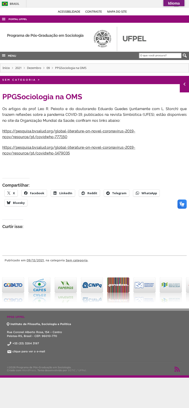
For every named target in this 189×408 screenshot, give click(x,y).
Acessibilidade (69, 11)
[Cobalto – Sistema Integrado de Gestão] (13, 290)
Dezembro (34, 68)
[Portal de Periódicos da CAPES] (118, 290)
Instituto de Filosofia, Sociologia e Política (40, 323)
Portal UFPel (18, 19)
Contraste (94, 11)
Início (6, 68)
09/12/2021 (35, 260)
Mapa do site (117, 11)
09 (48, 68)
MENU (11, 55)
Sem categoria (19, 79)
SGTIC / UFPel (77, 370)
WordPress (29, 370)
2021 (18, 68)
